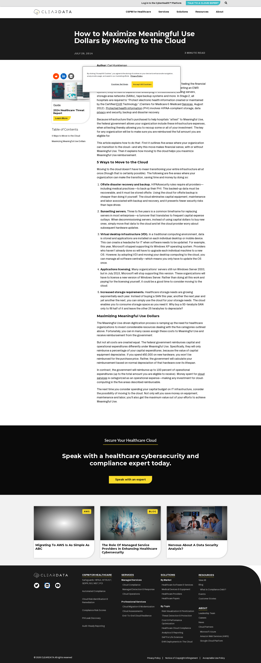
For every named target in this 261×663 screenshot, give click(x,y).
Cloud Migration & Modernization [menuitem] (138, 607)
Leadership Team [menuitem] (207, 613)
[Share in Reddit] (56, 76)
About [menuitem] (219, 11)
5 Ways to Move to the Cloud (66, 136)
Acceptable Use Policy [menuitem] (214, 658)
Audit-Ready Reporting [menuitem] (93, 626)
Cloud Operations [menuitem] (131, 594)
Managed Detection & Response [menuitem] (138, 589)
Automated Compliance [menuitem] (93, 591)
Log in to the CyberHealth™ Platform (161, 3)
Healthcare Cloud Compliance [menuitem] (176, 628)
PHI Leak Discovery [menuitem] (91, 618)
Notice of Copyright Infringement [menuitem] (181, 658)
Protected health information (124, 108)
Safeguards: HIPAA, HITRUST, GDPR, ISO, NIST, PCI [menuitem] (97, 582)
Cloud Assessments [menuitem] (132, 611)
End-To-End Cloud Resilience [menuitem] (136, 616)
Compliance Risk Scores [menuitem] (94, 610)
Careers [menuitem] (202, 618)
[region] (131, 79)
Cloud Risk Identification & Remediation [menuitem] (95, 601)
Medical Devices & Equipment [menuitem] (176, 589)
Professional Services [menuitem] (133, 602)
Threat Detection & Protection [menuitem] (177, 616)
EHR (119, 104)
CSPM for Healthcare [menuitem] (138, 11)
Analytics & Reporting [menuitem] (172, 633)
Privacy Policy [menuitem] (154, 658)
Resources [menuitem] (201, 11)
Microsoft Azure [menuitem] (208, 632)
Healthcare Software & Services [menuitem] (177, 585)
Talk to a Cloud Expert (203, 3)
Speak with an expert (130, 479)
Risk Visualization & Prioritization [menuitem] (178, 611)
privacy (101, 112)
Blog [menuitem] (201, 585)
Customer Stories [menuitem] (207, 599)
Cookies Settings (119, 84)
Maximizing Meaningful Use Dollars (68, 141)
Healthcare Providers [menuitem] (172, 594)
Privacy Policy (136, 76)
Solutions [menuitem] (182, 11)
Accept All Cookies (142, 84)
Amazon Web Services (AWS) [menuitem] (213, 636)
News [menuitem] (201, 622)
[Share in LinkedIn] (64, 76)
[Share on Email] (71, 76)
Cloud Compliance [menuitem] (131, 585)
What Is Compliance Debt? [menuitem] (213, 589)
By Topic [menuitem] (165, 606)
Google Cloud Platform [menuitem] (211, 641)
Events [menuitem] (202, 594)
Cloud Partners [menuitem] (206, 627)
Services (187, 104)
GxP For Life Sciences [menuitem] (172, 637)
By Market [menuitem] (166, 580)
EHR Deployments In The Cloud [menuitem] (177, 642)
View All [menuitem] (202, 580)
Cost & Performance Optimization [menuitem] (172, 622)
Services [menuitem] (163, 11)
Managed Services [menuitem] (131, 580)
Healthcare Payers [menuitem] (171, 598)
